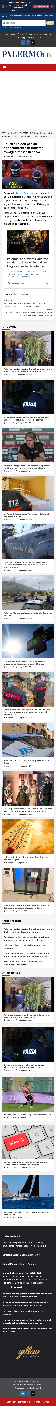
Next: (28, 312)
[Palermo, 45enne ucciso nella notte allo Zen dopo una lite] (28, 592)
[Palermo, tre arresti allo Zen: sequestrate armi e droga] (28, 740)
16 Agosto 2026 (23, 471)
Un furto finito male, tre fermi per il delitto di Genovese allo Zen (26, 515)
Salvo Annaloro (11, 1118)
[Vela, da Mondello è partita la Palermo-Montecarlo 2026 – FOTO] (28, 1192)
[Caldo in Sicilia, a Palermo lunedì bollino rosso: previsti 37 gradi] (28, 836)
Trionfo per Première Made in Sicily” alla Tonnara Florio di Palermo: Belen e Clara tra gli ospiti (28, 810)
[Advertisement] (28, 100)
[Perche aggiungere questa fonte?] (52, 6)
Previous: (26, 303)
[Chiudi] (6, 6)
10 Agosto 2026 (23, 814)
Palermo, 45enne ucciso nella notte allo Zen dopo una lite (28, 614)
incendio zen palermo (18, 294)
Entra (50, 23)
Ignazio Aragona (28, 1264)
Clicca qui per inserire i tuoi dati (12, 27)
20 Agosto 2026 (23, 374)
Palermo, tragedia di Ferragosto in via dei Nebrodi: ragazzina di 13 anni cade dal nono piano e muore (25, 564)
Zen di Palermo (24, 193)
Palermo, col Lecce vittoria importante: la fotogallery (24, 946)
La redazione (10, 34)
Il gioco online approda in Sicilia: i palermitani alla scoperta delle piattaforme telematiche (26, 955)
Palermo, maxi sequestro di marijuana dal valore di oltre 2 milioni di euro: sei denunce (28, 370)
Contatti (21, 34)
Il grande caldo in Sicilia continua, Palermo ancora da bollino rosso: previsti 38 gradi (25, 662)
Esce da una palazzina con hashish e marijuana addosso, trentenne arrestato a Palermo (26, 418)
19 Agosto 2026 (26, 1168)
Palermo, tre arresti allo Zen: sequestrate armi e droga (27, 761)
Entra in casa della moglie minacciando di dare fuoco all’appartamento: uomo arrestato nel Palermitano (27, 712)
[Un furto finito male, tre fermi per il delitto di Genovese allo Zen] (28, 493)
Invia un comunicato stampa (38, 34)
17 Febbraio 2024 (25, 156)
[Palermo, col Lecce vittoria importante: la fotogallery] (28, 1094)
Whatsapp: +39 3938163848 (29, 37)
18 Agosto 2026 (24, 1217)
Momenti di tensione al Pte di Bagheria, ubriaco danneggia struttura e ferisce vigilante (27, 906)
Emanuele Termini (12, 1168)
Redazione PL (11, 156)
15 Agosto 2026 (23, 570)
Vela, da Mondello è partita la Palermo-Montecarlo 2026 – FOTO (23, 963)
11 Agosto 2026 (23, 667)
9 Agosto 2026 (22, 863)
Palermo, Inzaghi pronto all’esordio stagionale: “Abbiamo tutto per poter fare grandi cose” (27, 466)
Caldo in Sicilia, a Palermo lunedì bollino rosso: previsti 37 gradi (26, 858)
